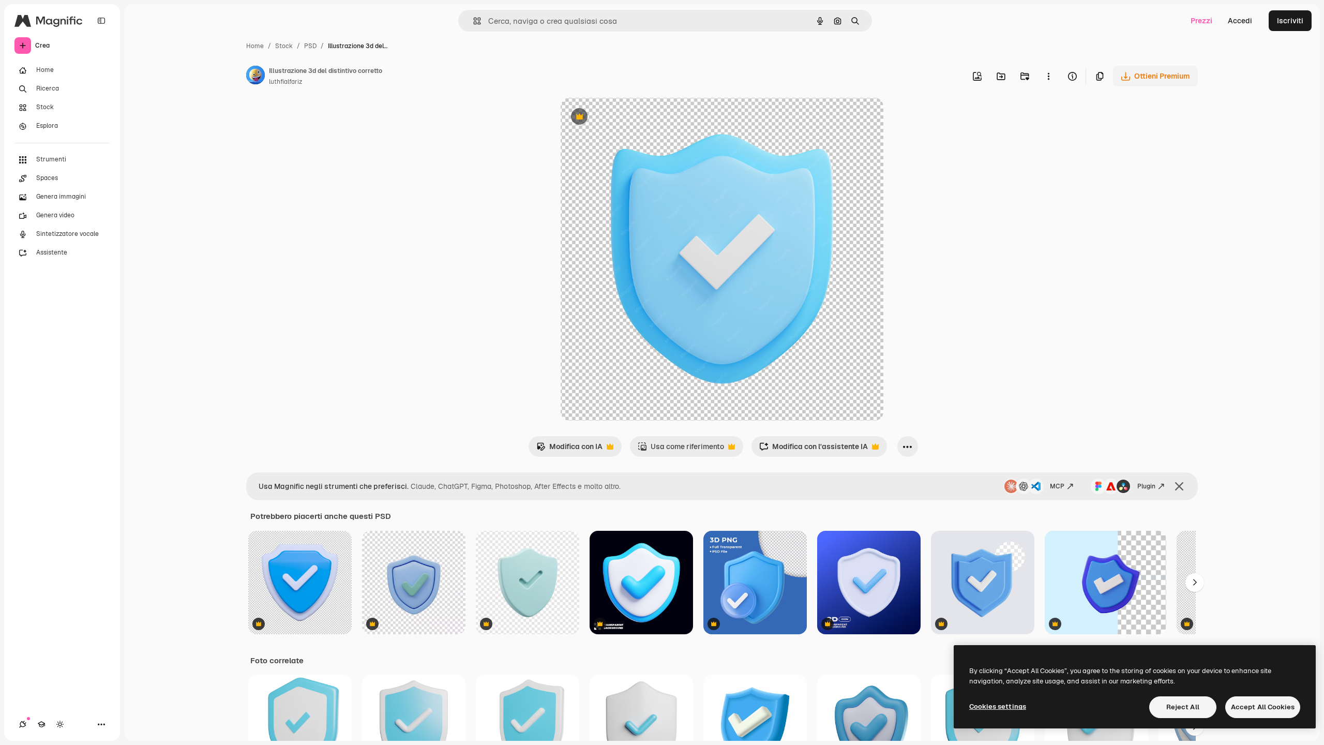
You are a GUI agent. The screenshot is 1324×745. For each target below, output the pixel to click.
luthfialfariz (285, 82)
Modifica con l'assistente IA (813, 449)
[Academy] (41, 724)
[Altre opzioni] (1048, 76)
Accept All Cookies (1263, 707)
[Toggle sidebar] (101, 20)
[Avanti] (1194, 582)
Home (255, 46)
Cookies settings (997, 706)
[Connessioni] (22, 724)
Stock (284, 46)
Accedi (1240, 20)
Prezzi (1201, 20)
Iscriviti (1290, 20)
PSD (310, 46)
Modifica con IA (569, 449)
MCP (1057, 486)
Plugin (1146, 486)
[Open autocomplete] (473, 21)
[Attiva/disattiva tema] (60, 724)
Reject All (1182, 707)
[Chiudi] (1179, 486)
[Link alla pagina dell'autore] (255, 76)
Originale (628, 118)
